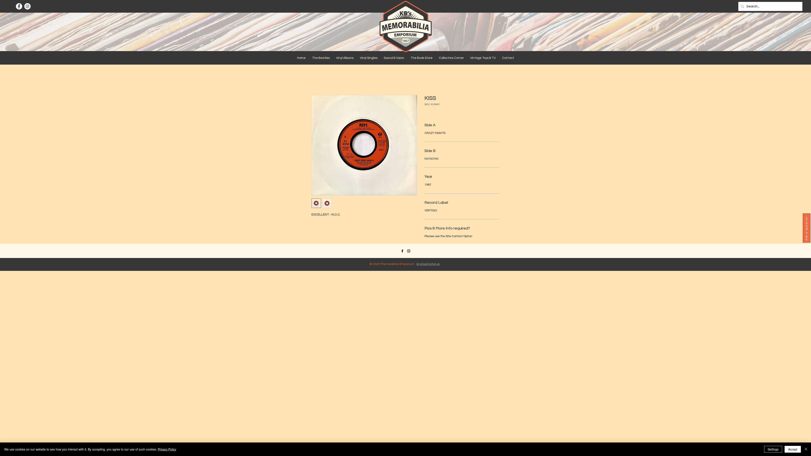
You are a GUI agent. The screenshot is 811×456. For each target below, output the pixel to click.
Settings (773, 449)
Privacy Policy (167, 449)
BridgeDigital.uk (428, 264)
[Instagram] (27, 6)
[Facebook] (19, 6)
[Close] (805, 449)
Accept (792, 449)
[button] (321, 58)
